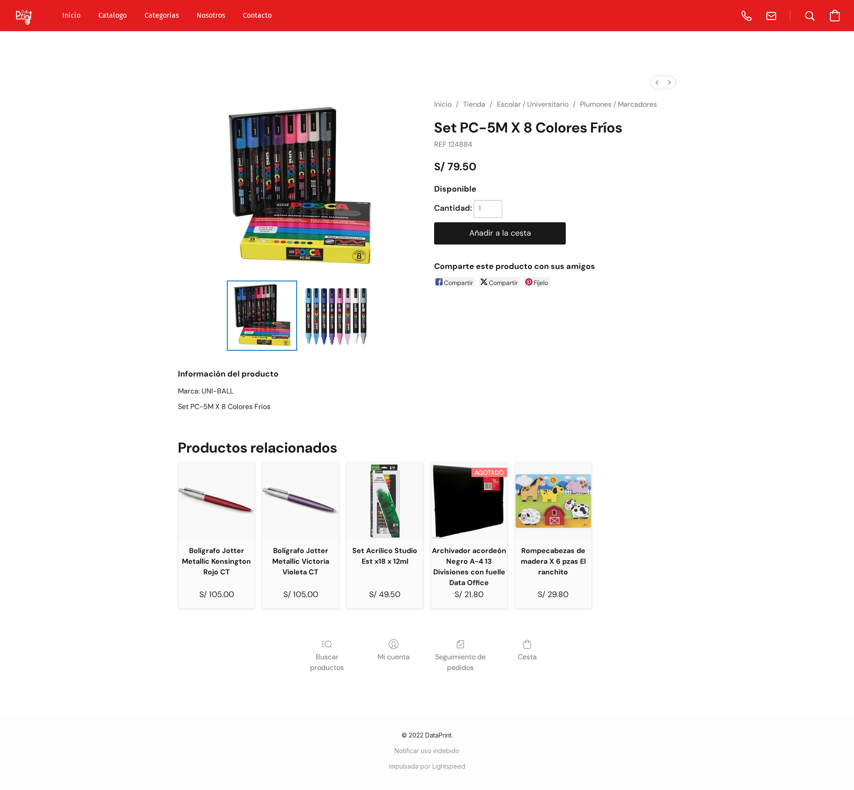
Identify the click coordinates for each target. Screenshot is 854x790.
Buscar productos (327, 662)
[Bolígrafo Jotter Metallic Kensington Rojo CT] (216, 501)
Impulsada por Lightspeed (427, 766)
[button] (24, 15)
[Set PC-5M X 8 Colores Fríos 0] (262, 316)
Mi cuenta (394, 657)
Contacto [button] (257, 15)
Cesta (527, 657)
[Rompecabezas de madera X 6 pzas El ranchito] (553, 501)
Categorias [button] (162, 15)
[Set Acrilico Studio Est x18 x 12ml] (385, 501)
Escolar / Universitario (532, 104)
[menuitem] (657, 82)
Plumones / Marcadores (618, 104)
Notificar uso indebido (427, 750)
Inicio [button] (71, 15)
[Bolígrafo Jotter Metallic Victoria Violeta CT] (300, 501)
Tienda (474, 104)
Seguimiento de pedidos (460, 662)
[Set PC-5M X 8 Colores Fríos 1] (336, 316)
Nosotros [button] (211, 15)
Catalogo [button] (112, 15)
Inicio (442, 104)
